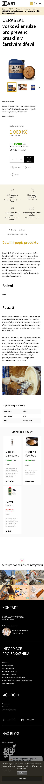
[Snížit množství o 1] (12, 159)
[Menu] (40, 3)
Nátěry (25, 411)
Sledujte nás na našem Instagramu (22, 565)
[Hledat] (31, 3)
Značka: (17, 126)
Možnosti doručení (19, 150)
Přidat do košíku (29, 159)
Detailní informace (8, 116)
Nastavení (22, 773)
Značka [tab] (17, 234)
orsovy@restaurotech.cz (20, 630)
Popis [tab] (13, 230)
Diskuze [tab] (22, 230)
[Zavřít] (40, 758)
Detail (8, 531)
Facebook (4, 720)
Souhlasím (22, 778)
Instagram (22, 720)
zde (25, 768)
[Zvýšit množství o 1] (21, 159)
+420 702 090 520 (17, 633)
